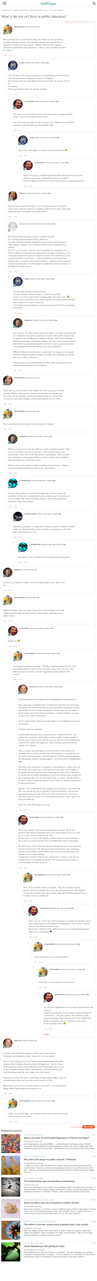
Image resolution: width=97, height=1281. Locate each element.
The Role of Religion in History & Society (40, 1221)
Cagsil (21, 63)
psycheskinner (19, 378)
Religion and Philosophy (33, 1135)
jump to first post (76, 1127)
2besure (22, 193)
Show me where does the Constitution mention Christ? (51, 1203)
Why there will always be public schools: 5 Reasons (50, 1159)
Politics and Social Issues (34, 1243)
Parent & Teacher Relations (35, 1156)
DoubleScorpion (30, 514)
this (47, 63)
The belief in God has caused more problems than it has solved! (56, 1224)
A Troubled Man (25, 480)
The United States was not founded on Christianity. (49, 1181)
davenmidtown (19, 27)
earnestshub (29, 101)
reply (5, 55)
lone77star (33, 687)
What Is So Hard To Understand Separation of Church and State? (56, 1138)
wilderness (28, 320)
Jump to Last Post (70, 21)
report (10, 55)
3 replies (46, 1034)
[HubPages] (48, 4)
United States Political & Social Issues (39, 1200)
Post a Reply (88, 1127)
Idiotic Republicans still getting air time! (44, 1246)
